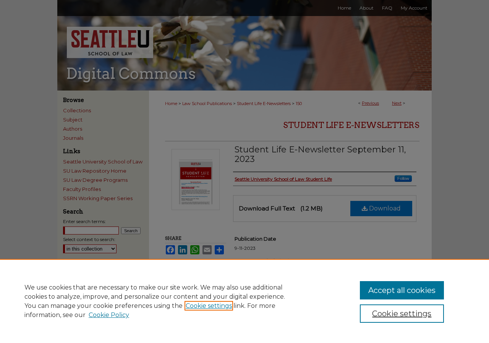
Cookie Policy (109, 315)
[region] (244, 301)
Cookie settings (209, 305)
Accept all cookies (402, 290)
